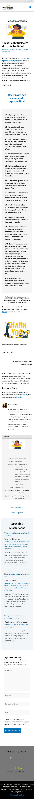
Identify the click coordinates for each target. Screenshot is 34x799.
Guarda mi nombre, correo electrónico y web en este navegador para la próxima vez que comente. (16, 721)
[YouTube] (21, 768)
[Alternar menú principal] (30, 7)
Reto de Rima (10, 580)
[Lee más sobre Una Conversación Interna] (17, 617)
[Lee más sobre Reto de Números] (17, 534)
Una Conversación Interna (15, 622)
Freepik (18, 397)
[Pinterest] (31, 1)
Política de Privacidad (17, 795)
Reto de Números (12, 539)
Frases (19, 50)
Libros (21, 625)
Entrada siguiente (17, 513)
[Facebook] (26, 1)
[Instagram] (28, 1)
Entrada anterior (17, 508)
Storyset (24, 395)
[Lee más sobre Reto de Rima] (17, 576)
